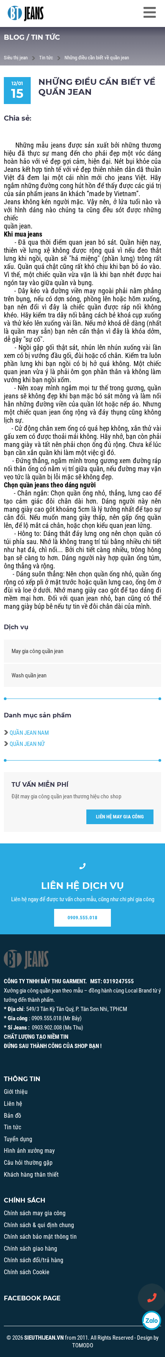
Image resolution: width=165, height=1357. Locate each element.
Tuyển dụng (18, 1139)
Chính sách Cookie (27, 1272)
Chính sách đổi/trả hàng (33, 1260)
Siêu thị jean (16, 57)
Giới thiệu (16, 1091)
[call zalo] (151, 1320)
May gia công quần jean (37, 651)
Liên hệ (13, 1103)
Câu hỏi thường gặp (28, 1162)
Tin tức (46, 57)
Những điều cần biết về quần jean (96, 57)
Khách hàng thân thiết (31, 1174)
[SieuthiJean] (25, 13)
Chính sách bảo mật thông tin (40, 1236)
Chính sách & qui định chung (39, 1225)
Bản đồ (12, 1115)
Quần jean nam (29, 732)
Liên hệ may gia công (120, 817)
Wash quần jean (29, 675)
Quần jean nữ (27, 744)
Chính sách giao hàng (30, 1248)
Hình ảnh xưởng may (29, 1150)
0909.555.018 (82, 917)
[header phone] (152, 1297)
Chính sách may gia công (35, 1213)
